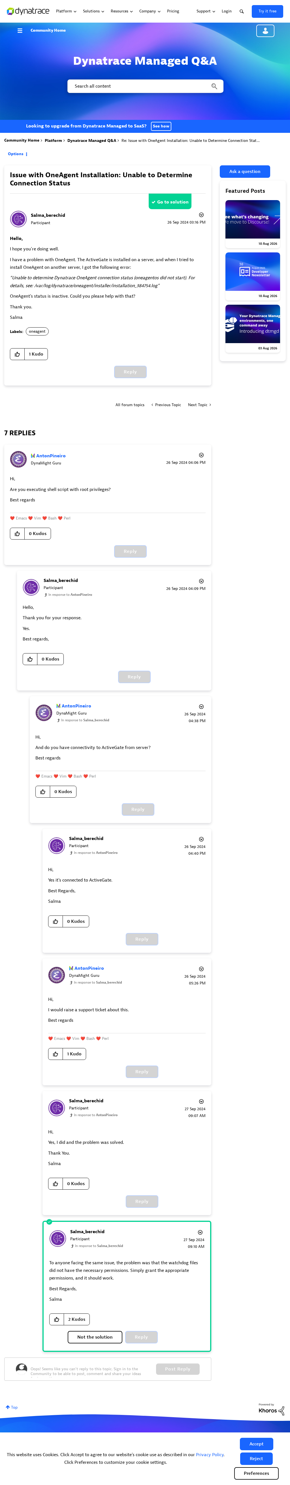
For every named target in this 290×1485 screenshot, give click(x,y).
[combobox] (145, 86)
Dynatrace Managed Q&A (91, 140)
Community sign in (265, 31)
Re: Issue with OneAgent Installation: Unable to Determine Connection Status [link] (191, 140)
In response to (70, 594)
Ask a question (245, 171)
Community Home (48, 30)
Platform (53, 140)
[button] (256, 1444)
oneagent (37, 331)
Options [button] (16, 153)
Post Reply (178, 1369)
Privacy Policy (209, 1455)
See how (161, 126)
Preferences (256, 1473)
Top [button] (14, 1407)
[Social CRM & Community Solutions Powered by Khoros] (271, 1409)
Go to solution (173, 202)
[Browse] (23, 30)
